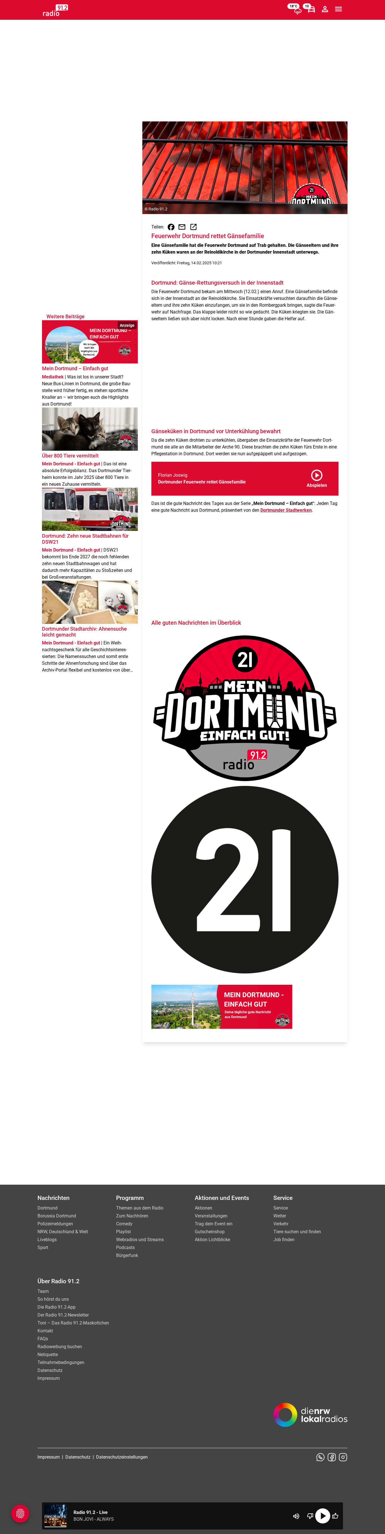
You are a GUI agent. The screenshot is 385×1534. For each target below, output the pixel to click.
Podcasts (125, 1247)
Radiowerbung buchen (59, 1346)
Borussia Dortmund (56, 1216)
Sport (42, 1247)
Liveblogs (47, 1239)
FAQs (42, 1338)
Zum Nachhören (132, 1216)
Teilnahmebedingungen (60, 1362)
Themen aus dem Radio (139, 1208)
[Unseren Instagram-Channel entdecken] (343, 1457)
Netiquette (47, 1354)
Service (280, 1208)
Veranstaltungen (211, 1216)
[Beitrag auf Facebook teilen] (171, 227)
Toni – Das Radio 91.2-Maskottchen (73, 1323)
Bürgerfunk (127, 1255)
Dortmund (47, 1208)
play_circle (323, 1516)
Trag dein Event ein (214, 1223)
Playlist (123, 1231)
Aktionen (203, 1208)
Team (43, 1291)
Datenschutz (50, 1370)
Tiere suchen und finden (297, 1231)
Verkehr (280, 1223)
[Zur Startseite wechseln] (55, 10)
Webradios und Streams (140, 1239)
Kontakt (45, 1330)
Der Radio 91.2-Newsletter (63, 1315)
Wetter (279, 1216)
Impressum (48, 1378)
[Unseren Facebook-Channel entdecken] (331, 1457)
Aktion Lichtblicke (212, 1239)
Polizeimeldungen (55, 1223)
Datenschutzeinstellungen (122, 1457)
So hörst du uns (53, 1299)
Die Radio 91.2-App (56, 1307)
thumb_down (310, 1516)
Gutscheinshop (210, 1231)
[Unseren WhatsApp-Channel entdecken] (320, 1457)
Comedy (124, 1223)
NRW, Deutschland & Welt (62, 1231)
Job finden (284, 1239)
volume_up (296, 1516)
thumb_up (335, 1516)
